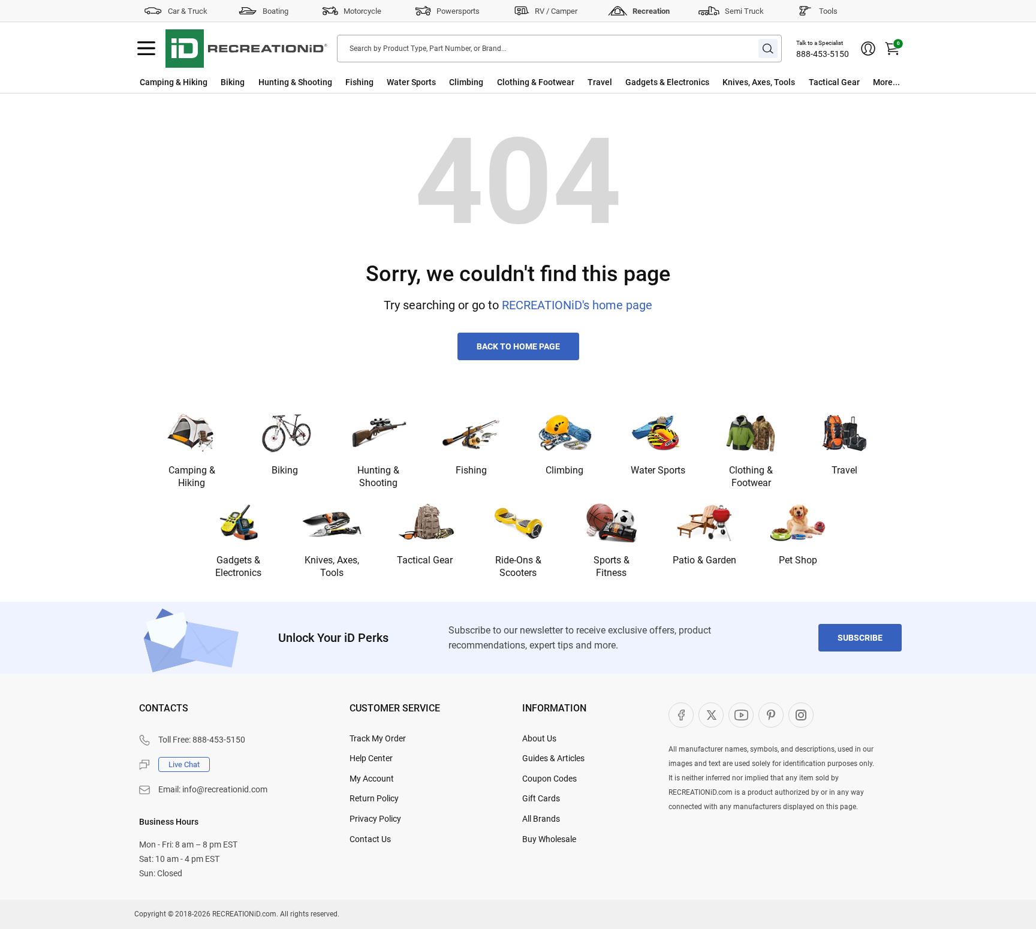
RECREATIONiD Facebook (681, 715)
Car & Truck (187, 11)
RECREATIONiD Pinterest (771, 715)
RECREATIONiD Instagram (801, 715)
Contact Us (370, 839)
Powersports (458, 11)
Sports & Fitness (612, 566)
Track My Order (378, 738)
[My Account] (868, 48)
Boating (275, 11)
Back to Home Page (518, 346)
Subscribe (860, 638)
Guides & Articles (553, 758)
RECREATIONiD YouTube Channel (741, 715)
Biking (233, 82)
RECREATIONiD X (711, 715)
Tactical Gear (834, 82)
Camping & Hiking (173, 82)
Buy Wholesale (549, 839)
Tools (828, 11)
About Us (539, 738)
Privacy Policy (375, 819)
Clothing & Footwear (535, 82)
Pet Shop (798, 560)
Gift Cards (541, 798)
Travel (600, 82)
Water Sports (411, 82)
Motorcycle (362, 11)
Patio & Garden (704, 560)
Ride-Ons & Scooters (518, 566)
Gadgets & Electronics (667, 82)
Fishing (359, 82)
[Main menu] (146, 48)
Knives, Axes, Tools (758, 82)
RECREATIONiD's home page (577, 305)
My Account (372, 778)
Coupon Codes (549, 778)
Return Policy (374, 798)
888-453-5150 (822, 54)
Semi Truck (744, 11)
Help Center (371, 758)
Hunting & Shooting (295, 82)
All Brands (541, 819)
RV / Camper (556, 11)
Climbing (466, 82)
